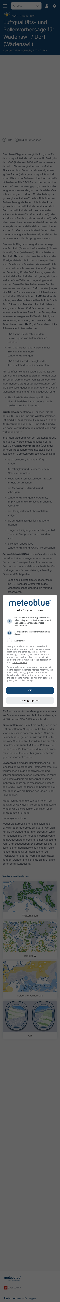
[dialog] (30, 651)
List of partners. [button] (19, 662)
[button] (30, 640)
